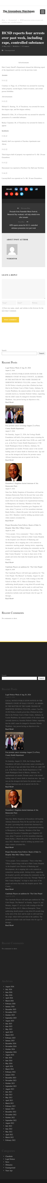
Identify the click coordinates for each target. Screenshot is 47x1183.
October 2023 (10, 1083)
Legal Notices (10, 1159)
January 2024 (9, 1075)
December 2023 (10, 1077)
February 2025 (10, 1038)
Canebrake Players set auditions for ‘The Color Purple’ (24, 567)
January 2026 (9, 1006)
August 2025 (9, 1021)
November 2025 (10, 1012)
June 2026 (8, 992)
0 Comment (25, 46)
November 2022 (10, 1114)
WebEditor (16, 46)
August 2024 (9, 1055)
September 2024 (11, 1052)
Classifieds (9, 1156)
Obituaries (8, 1165)
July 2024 (8, 1057)
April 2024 (9, 1066)
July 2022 (8, 1126)
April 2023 (9, 1100)
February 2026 (10, 1003)
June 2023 (8, 1094)
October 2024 (10, 1049)
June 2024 (8, 1060)
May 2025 (8, 1029)
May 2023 (8, 1097)
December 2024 (10, 1043)
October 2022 (10, 1117)
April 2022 (9, 1134)
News (7, 1162)
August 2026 (9, 986)
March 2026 (9, 1001)
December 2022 (10, 1112)
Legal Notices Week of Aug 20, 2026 (18, 368)
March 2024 (9, 1069)
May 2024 (8, 1063)
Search (4, 350)
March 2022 (9, 1137)
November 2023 (10, 1080)
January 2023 (9, 1109)
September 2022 (11, 1120)
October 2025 (10, 1015)
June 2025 (8, 1026)
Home (3, 20)
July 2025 (8, 1023)
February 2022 (10, 1140)
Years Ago (9, 1170)
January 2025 (9, 1040)
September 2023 (11, 1086)
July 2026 (8, 989)
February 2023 (10, 1106)
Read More (9, 402)
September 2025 (11, 1018)
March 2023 (9, 1103)
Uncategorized (13, 20)
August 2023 (9, 1089)
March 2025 (9, 1035)
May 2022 (8, 1132)
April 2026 (9, 998)
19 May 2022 (6, 46)
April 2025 (9, 1032)
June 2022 (8, 1129)
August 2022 (9, 1123)
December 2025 (10, 1009)
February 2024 (10, 1072)
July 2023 (8, 1092)
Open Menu (42, 11)
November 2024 (10, 1046)
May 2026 (8, 995)
